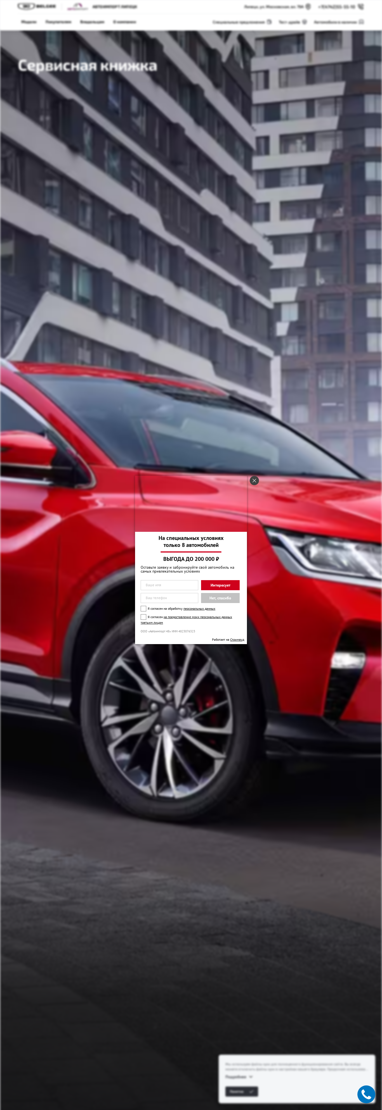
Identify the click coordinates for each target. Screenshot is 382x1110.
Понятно (237, 1091)
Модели (29, 21)
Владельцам (92, 21)
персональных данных (199, 608)
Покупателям (58, 21)
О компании (124, 21)
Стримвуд (237, 639)
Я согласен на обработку (181, 608)
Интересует (220, 585)
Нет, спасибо (220, 598)
